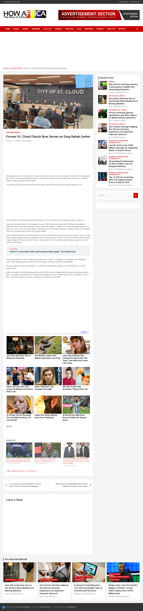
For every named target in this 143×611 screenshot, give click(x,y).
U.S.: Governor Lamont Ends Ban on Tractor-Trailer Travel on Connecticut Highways (25, 485)
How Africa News (25, 141)
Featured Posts (115, 110)
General (112, 82)
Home (7, 29)
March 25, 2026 (114, 185)
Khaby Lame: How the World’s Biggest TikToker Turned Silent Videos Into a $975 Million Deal (122, 589)
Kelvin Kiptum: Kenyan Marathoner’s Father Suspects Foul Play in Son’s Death (71, 485)
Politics (47, 29)
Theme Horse (45, 607)
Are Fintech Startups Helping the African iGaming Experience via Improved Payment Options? (123, 130)
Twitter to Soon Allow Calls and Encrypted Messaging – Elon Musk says (42, 251)
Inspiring (89, 29)
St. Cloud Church (31, 471)
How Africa (124, 92)
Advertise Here (123, 2)
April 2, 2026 (113, 137)
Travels (58, 29)
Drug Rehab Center (17, 471)
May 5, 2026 (113, 121)
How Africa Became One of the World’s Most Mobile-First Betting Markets (123, 101)
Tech (79, 29)
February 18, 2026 (80, 594)
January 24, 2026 (114, 596)
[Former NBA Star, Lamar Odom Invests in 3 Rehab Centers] (48, 450)
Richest (100, 29)
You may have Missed (16, 559)
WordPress (72, 607)
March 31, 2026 (114, 153)
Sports (121, 29)
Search (136, 195)
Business (36, 29)
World (16, 29)
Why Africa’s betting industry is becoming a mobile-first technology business (123, 87)
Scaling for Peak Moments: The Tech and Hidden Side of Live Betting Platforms (88, 588)
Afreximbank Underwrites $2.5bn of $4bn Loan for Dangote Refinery (121, 164)
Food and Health (13, 132)
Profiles (69, 29)
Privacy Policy (135, 2)
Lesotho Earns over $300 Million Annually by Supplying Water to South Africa (123, 148)
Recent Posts (107, 77)
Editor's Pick (114, 96)
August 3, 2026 (114, 92)
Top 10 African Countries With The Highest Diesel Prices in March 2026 (121, 180)
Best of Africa (114, 574)
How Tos (111, 29)
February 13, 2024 (12, 141)
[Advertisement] (71, 50)
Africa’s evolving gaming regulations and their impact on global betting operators (123, 115)
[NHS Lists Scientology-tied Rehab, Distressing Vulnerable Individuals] (19, 450)
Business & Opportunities (118, 141)
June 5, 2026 (113, 106)
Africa (25, 29)
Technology (79, 580)
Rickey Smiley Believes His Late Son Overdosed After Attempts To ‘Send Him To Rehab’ (76, 461)
